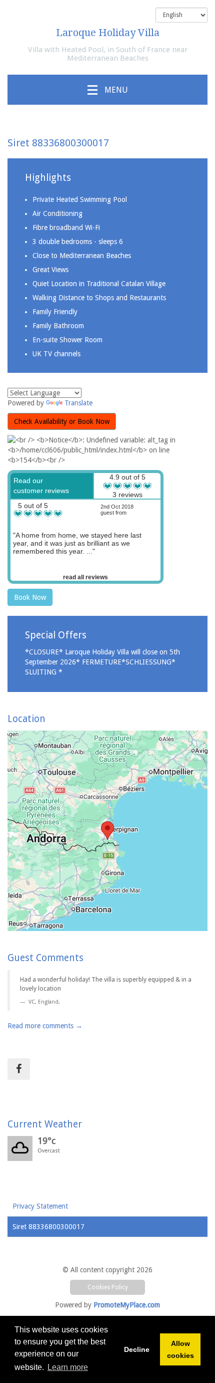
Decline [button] (137, 1349)
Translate (78, 403)
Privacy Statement (40, 1206)
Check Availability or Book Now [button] (62, 421)
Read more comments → (45, 1026)
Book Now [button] (30, 597)
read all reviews (85, 577)
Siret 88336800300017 (48, 1227)
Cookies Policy (108, 1287)
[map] (108, 831)
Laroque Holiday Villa (108, 33)
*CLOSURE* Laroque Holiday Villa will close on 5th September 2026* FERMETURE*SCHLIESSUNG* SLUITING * (102, 662)
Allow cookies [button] (180, 1349)
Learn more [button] (68, 1367)
